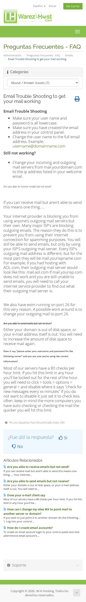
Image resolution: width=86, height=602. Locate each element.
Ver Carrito (73, 6)
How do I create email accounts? (29, 528)
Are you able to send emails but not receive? (37, 481)
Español (38, 6)
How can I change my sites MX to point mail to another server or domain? (37, 511)
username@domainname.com (39, 146)
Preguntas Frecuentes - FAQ (43, 55)
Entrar (52, 6)
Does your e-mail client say (25, 495)
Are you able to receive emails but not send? (37, 467)
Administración (12, 55)
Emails (69, 55)
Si (65, 437)
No (19, 446)
